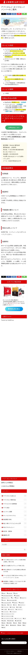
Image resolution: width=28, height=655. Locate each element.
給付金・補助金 (14, 531)
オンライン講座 (14, 511)
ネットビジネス (5, 611)
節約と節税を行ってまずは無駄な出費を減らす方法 (14, 570)
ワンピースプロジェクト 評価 (8, 616)
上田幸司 (4, 620)
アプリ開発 (19, 607)
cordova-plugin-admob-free (7, 595)
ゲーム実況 (5, 609)
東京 (24, 625)
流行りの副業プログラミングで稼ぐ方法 (13, 565)
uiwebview (15, 602)
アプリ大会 (13, 607)
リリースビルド (13, 611)
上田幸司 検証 (11, 620)
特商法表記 (20, 651)
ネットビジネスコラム (14, 515)
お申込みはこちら (14, 127)
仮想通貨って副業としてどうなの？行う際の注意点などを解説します (14, 582)
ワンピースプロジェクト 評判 (8, 618)
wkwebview (22, 602)
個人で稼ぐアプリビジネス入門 (14, 523)
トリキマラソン (19, 609)
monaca (4, 600)
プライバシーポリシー (10, 651)
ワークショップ (18, 618)
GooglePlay (17, 595)
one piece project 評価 (12, 600)
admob (4, 593)
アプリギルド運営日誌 (14, 499)
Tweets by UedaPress (7, 320)
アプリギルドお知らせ (14, 496)
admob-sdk (10, 593)
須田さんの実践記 (7, 482)
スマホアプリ (11, 609)
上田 (25, 618)
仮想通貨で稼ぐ (14, 519)
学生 (8, 625)
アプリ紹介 (14, 507)
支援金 (20, 625)
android (16, 593)
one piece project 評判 (7, 602)
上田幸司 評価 (18, 620)
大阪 (3, 625)
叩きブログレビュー (14, 527)
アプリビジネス (5, 607)
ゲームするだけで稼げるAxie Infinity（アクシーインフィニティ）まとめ (14, 576)
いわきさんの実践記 (7, 486)
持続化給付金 (13, 625)
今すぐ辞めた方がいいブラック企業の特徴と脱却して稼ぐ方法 (14, 560)
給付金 (4, 627)
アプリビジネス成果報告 (14, 503)
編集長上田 (14, 535)
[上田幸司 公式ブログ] (14, 2)
